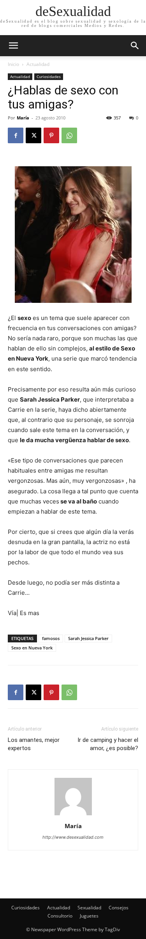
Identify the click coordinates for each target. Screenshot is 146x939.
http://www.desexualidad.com (73, 837)
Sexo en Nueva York (32, 648)
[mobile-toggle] (13, 45)
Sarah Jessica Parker (88, 638)
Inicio (13, 64)
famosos (51, 638)
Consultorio (59, 915)
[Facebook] (15, 135)
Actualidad (37, 64)
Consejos (118, 907)
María (23, 118)
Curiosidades (49, 76)
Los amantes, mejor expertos (34, 744)
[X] (33, 135)
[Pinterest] (51, 135)
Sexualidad (89, 907)
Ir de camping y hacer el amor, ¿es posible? (107, 744)
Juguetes (89, 915)
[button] (135, 45)
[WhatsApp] (69, 135)
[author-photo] (73, 815)
